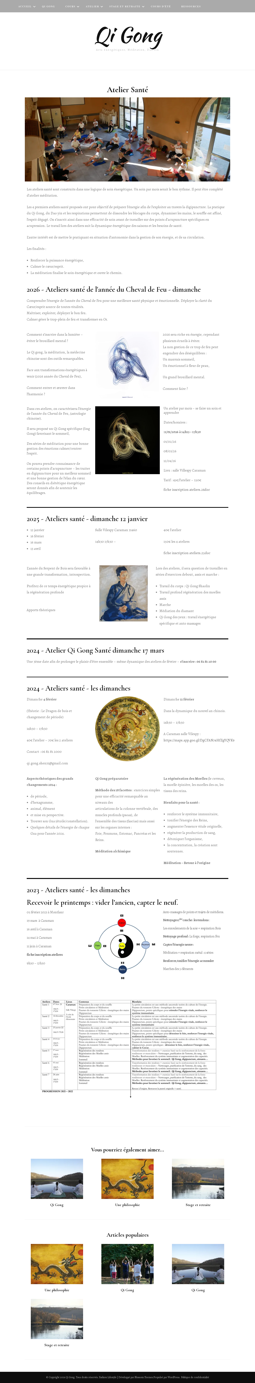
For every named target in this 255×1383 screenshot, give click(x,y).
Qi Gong (48, 6)
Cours (70, 6)
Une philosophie (127, 1205)
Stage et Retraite (125, 6)
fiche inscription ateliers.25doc (187, 553)
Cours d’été (161, 6)
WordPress (174, 1377)
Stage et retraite (198, 1205)
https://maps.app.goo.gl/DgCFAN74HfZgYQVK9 (199, 740)
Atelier (92, 6)
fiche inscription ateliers (45, 954)
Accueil (25, 6)
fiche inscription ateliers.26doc (187, 489)
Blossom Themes (144, 1377)
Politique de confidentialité (195, 1377)
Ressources (191, 6)
